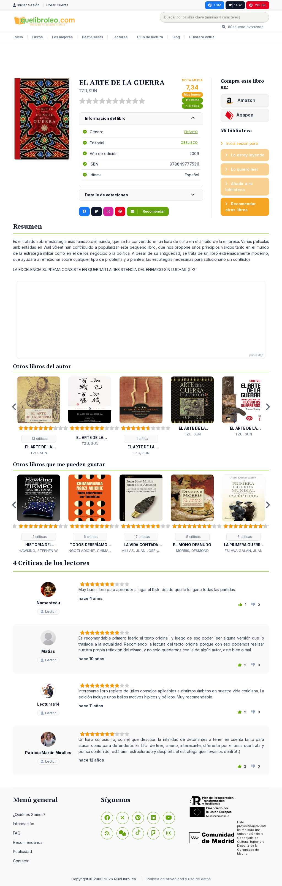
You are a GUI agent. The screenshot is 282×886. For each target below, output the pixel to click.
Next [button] (267, 407)
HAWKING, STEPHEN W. (38, 550)
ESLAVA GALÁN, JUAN (243, 550)
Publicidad (22, 851)
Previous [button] (14, 407)
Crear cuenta (57, 5)
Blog (176, 37)
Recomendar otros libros (240, 206)
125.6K (260, 5)
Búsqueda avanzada (245, 27)
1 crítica (141, 439)
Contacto (21, 860)
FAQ (16, 833)
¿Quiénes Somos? (29, 814)
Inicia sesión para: (242, 143)
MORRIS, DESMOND (192, 550)
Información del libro (105, 118)
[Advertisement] (141, 61)
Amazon (245, 100)
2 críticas (39, 537)
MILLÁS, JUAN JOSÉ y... (141, 550)
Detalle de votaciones (106, 195)
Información (23, 823)
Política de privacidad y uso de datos (179, 879)
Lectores (120, 37)
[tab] (141, 118)
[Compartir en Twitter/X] (96, 211)
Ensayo (191, 132)
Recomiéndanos (27, 842)
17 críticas (141, 537)
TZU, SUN (88, 90)
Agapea (244, 115)
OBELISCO (189, 142)
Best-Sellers (92, 37)
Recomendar (153, 211)
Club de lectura (150, 37)
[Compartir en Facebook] (84, 211)
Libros (37, 37)
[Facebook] (107, 818)
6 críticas (90, 537)
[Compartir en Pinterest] (120, 211)
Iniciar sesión (28, 5)
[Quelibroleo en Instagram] (108, 211)
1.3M (217, 5)
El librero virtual (202, 37)
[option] (38, 416)
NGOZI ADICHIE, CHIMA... (90, 550)
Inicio (18, 37)
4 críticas (192, 106)
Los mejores (62, 37)
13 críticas (39, 439)
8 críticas (193, 537)
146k (238, 5)
